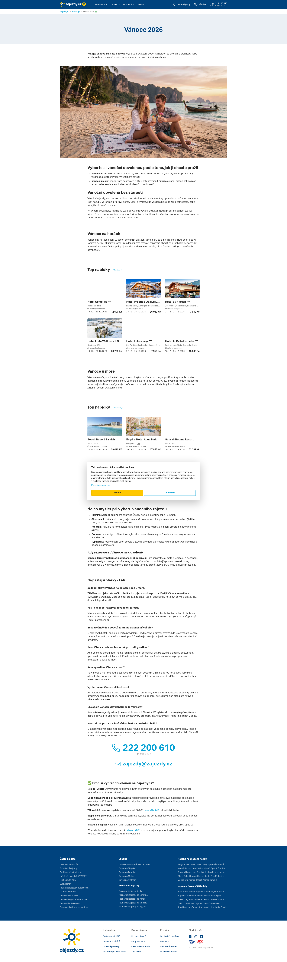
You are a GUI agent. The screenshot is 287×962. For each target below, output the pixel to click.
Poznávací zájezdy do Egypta (132, 906)
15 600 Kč (194, 351)
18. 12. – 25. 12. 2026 (175, 351)
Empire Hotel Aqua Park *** (143, 439)
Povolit (117, 492)
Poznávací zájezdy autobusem (74, 887)
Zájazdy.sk (136, 951)
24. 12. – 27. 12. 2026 (175, 311)
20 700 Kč (116, 351)
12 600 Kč (116, 311)
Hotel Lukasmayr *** (139, 341)
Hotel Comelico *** (99, 301)
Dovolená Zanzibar (127, 872)
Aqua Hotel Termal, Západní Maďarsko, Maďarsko (201, 891)
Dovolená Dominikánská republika (135, 864)
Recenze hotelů (138, 936)
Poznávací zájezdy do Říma (131, 891)
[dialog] (143, 481)
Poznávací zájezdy (68, 868)
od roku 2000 (133, 830)
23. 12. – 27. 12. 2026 (136, 311)
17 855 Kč (155, 449)
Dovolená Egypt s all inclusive (73, 899)
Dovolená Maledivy (127, 876)
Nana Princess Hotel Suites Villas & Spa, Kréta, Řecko (202, 868)
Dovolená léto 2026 (69, 895)
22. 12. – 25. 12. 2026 (136, 351)
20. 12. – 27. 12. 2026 (97, 449)
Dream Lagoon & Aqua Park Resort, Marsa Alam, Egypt (202, 899)
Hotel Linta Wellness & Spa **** (104, 341)
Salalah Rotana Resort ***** (182, 439)
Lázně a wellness (68, 891)
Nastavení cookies (168, 946)
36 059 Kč (155, 311)
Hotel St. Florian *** (177, 301)
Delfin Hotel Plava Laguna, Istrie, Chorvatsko (198, 903)
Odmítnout (170, 492)
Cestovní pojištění (111, 941)
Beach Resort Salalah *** (103, 439)
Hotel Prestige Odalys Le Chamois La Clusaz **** (143, 301)
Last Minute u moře (69, 864)
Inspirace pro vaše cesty (114, 951)
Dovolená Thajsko (127, 868)
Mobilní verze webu (169, 951)
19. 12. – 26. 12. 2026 (97, 311)
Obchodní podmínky (169, 936)
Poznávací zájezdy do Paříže (132, 898)
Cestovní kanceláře (140, 946)
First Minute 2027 (68, 880)
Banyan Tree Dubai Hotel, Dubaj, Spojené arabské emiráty (202, 864)
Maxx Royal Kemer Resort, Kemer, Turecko (197, 880)
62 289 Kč (194, 449)
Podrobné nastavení (100, 485)
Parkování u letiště (111, 936)
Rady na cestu (138, 941)
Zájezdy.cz (64, 11)
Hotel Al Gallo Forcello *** (181, 341)
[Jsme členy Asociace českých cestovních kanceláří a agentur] (193, 941)
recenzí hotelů (151, 810)
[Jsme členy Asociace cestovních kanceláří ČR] (200, 941)
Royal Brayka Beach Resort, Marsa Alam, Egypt (200, 895)
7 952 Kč (195, 311)
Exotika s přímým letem (70, 872)
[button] (100, 4)
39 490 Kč (116, 449)
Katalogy (76, 11)
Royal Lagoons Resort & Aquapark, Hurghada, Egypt (202, 907)
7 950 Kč (156, 351)
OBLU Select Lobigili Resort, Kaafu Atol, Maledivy (201, 876)
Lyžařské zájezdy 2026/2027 (73, 876)
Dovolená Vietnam (127, 880)
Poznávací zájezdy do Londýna (133, 895)
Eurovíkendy (65, 884)
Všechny (117, 270)
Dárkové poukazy (111, 946)
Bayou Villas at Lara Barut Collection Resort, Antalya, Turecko (202, 872)
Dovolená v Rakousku (70, 903)
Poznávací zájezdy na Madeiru (74, 907)
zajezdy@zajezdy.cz (147, 763)
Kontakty (164, 941)
